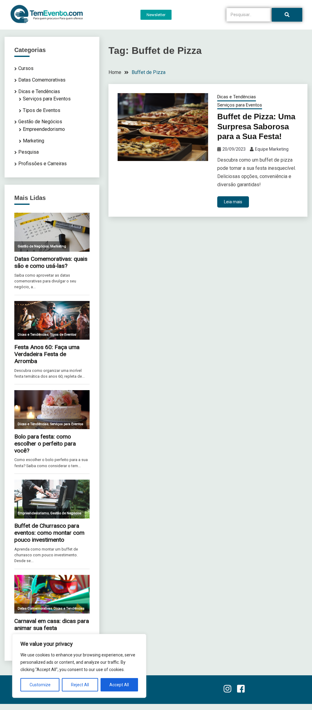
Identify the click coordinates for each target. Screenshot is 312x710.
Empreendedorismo (44, 129)
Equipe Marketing (272, 149)
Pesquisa (28, 152)
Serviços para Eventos (239, 105)
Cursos (26, 68)
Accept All (119, 684)
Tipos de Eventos (41, 110)
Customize (40, 684)
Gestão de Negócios (40, 121)
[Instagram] (227, 689)
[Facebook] (240, 689)
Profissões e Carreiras (42, 163)
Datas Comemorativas (42, 80)
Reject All (80, 684)
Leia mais (233, 201)
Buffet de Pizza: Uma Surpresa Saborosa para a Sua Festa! (256, 126)
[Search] (287, 15)
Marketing (33, 141)
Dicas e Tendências (236, 97)
